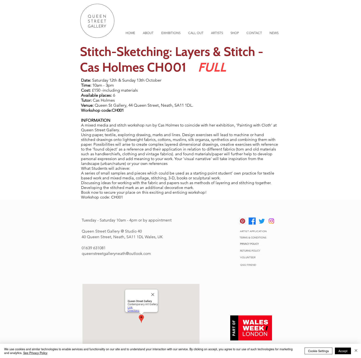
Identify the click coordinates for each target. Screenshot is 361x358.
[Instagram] (271, 221)
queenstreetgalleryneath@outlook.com (116, 253)
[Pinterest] (242, 221)
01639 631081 (94, 247)
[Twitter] (261, 221)
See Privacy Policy (35, 353)
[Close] (355, 351)
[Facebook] (252, 221)
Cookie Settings (318, 351)
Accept (342, 351)
